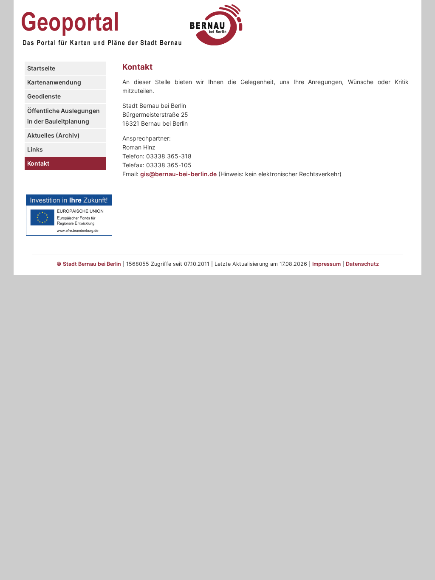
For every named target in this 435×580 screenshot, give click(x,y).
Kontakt (38, 163)
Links (35, 149)
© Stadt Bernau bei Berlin (88, 264)
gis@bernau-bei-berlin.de (178, 173)
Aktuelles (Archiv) (53, 135)
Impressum (326, 264)
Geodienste (44, 96)
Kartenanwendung (54, 82)
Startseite (41, 68)
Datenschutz (362, 264)
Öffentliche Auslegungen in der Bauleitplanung (63, 116)
